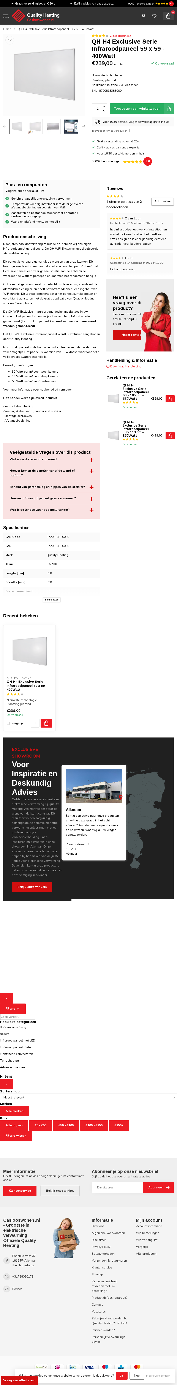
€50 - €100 (66, 1125)
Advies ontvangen (12, 1067)
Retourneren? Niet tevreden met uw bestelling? (104, 1286)
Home (7, 29)
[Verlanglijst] (154, 16)
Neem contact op (134, 335)
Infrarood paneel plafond (17, 1047)
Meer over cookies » (158, 1375)
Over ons (98, 1226)
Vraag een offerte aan (19, 1380)
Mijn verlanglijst (146, 1240)
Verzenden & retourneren (109, 1261)
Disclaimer (99, 1240)
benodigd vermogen (59, 390)
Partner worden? (103, 1330)
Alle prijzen (14, 1125)
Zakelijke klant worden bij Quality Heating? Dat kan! (109, 1320)
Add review (163, 201)
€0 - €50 (40, 1125)
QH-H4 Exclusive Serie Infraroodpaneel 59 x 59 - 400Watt (55, 29)
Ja (121, 1376)
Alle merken (15, 1111)
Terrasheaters (10, 1061)
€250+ (119, 1125)
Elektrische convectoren (16, 1054)
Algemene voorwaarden (108, 1233)
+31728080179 (22, 1277)
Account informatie (149, 1226)
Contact (97, 1305)
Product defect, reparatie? (109, 1298)
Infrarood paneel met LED (17, 1040)
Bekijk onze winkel (60, 1191)
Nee (137, 1376)
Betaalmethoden (103, 1254)
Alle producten (146, 1254)
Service (17, 1289)
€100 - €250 (94, 1125)
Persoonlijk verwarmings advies (108, 1339)
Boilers (4, 1034)
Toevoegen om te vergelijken (109, 130)
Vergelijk (17, 723)
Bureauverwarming (13, 1027)
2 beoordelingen (120, 36)
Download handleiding (125, 366)
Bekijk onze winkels (32, 887)
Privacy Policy (101, 1247)
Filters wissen (16, 1136)
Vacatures (99, 1311)
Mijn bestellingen (147, 1233)
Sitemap (97, 1274)
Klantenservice (20, 1191)
